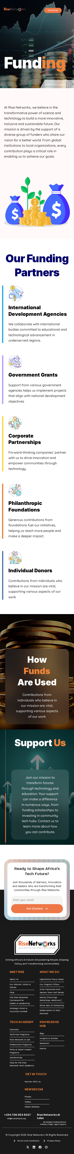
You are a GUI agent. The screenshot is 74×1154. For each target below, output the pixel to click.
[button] (67, 10)
